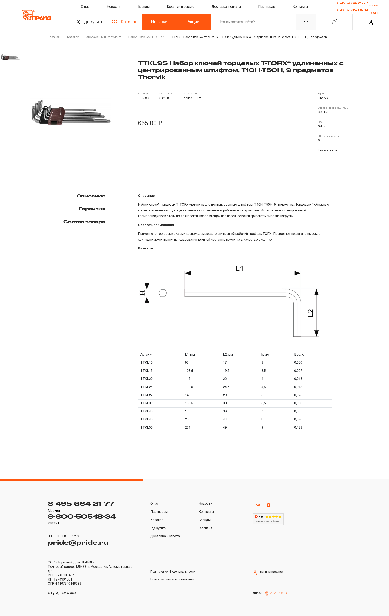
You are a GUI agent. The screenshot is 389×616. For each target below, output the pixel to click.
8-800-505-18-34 (352, 10)
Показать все (327, 150)
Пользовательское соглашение (172, 579)
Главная (54, 37)
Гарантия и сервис (180, 6)
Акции (193, 22)
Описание (91, 195)
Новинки (159, 22)
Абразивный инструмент (103, 37)
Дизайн (258, 593)
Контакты (300, 6)
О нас (85, 6)
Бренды (144, 6)
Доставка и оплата (226, 6)
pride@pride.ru (78, 542)
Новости (113, 6)
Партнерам (266, 6)
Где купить (92, 22)
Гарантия (92, 208)
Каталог (129, 22)
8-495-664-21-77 (352, 3)
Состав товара (84, 221)
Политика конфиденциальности (172, 572)
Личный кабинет (272, 572)
